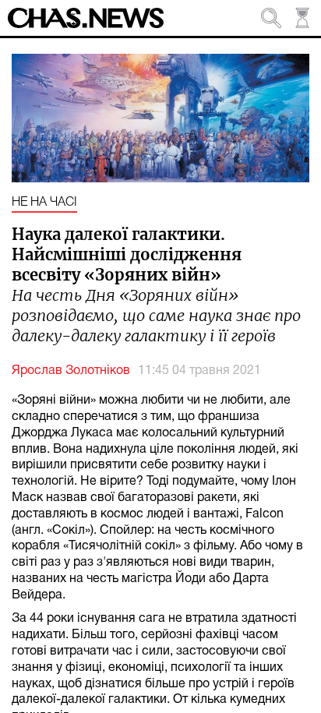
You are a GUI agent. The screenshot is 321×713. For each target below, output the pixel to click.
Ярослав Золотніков (71, 370)
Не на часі (44, 202)
